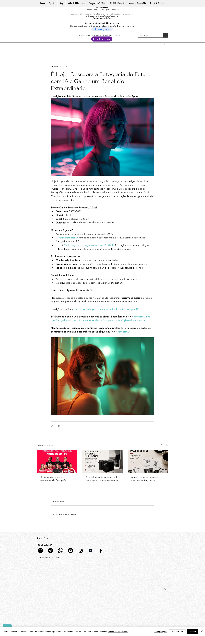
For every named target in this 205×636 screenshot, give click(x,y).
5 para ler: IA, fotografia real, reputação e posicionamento (102, 479)
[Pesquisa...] (165, 35)
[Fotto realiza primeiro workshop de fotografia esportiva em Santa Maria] (57, 461)
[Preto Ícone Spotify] (90, 550)
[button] (164, 44)
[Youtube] (70, 550)
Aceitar (193, 631)
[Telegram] (50, 550)
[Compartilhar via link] (52, 426)
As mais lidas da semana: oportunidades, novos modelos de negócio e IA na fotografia (147, 479)
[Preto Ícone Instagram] (80, 550)
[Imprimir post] (59, 426)
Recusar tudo (177, 631)
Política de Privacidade (118, 631)
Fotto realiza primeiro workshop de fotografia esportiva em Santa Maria (54, 479)
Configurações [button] (160, 631)
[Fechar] (201, 631)
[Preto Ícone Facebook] (100, 550)
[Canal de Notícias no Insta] (40, 550)
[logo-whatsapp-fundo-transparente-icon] (60, 550)
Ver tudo (164, 445)
